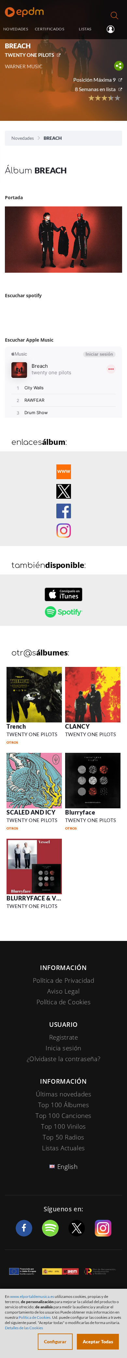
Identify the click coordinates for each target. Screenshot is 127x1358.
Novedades (22, 138)
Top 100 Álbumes (63, 1105)
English (67, 1166)
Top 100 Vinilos (63, 1126)
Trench (16, 726)
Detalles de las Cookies (24, 1327)
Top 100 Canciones (63, 1115)
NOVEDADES (15, 28)
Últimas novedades (64, 1094)
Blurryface (80, 812)
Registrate (63, 1037)
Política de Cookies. (35, 1317)
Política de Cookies (63, 1002)
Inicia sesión (113, 29)
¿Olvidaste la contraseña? (63, 1059)
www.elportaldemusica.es (32, 1296)
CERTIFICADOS (49, 28)
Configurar (55, 1341)
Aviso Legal (63, 991)
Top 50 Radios (63, 1137)
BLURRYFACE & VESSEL (40, 898)
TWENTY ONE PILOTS (29, 55)
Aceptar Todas (98, 1341)
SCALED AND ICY (31, 812)
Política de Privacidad (63, 980)
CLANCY (77, 726)
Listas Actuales (63, 1148)
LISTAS (85, 28)
